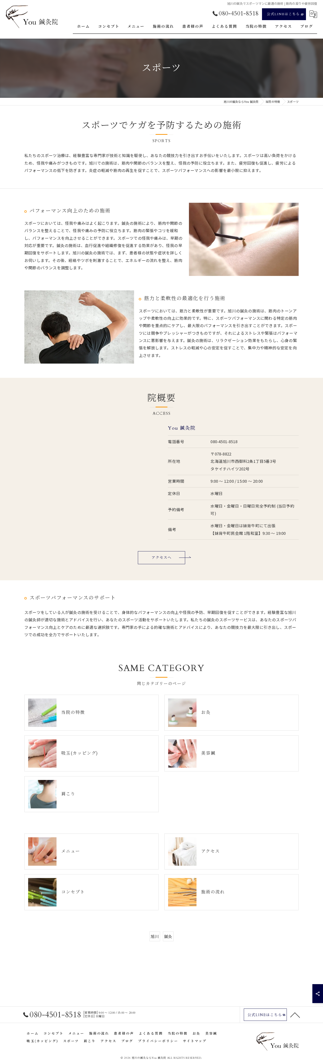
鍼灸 (168, 936)
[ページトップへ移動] (295, 1014)
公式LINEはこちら (283, 14)
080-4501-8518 (223, 441)
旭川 (155, 936)
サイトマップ (195, 1041)
